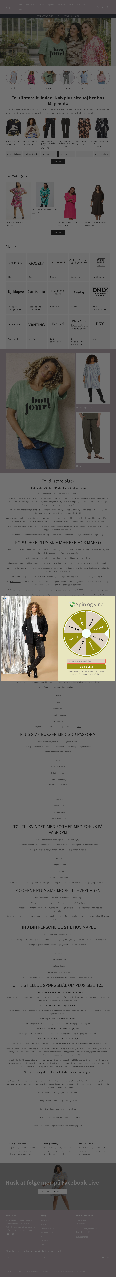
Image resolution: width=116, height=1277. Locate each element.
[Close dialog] (3, 598)
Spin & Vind (86, 667)
